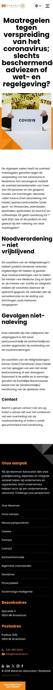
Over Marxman (11, 505)
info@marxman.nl (17, 654)
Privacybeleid (10, 583)
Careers (6, 531)
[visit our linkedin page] (9, 666)
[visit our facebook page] (23, 666)
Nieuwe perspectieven (15, 523)
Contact (7, 548)
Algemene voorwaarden (16, 566)
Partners (7, 540)
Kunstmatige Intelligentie (17, 591)
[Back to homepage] (13, 6)
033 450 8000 (14, 649)
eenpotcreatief (11, 675)
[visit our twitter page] (14, 666)
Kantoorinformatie (13, 557)
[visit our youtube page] (4, 666)
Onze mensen (10, 514)
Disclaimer (8, 574)
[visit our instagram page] (19, 666)
